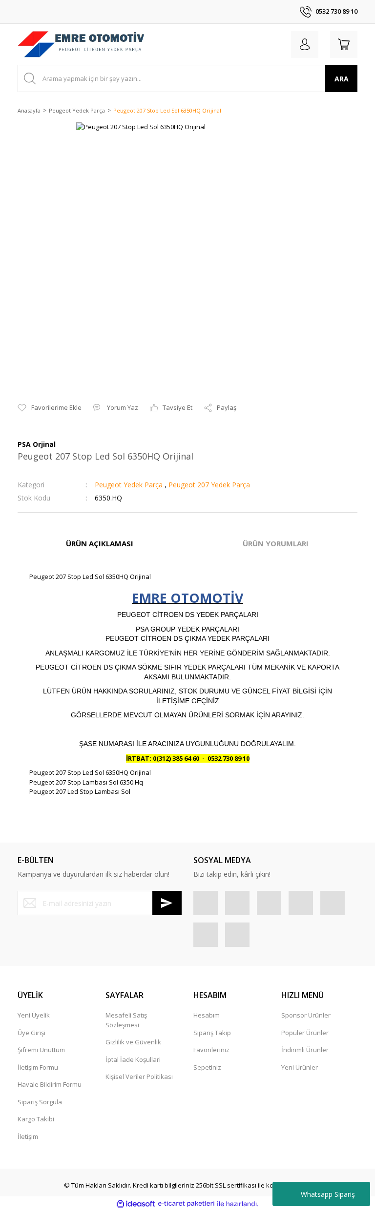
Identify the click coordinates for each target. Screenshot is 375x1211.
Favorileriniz (211, 1049)
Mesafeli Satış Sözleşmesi (126, 1020)
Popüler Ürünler (305, 1032)
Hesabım (206, 1015)
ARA (341, 78)
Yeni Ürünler (299, 1067)
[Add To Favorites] (50, 408)
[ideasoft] (135, 1204)
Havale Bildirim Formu (50, 1084)
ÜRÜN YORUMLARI (276, 543)
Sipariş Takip (212, 1032)
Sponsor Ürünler (306, 1015)
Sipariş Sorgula (40, 1101)
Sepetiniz (207, 1067)
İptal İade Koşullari (133, 1059)
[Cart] (343, 44)
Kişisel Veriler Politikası (139, 1076)
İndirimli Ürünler (305, 1049)
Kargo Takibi (36, 1119)
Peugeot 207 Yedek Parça (209, 484)
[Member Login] (304, 44)
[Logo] (81, 44)
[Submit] (167, 903)
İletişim (28, 1136)
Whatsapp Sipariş (328, 1194)
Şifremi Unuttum (41, 1049)
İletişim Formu (38, 1067)
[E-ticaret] (186, 1204)
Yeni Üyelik (34, 1015)
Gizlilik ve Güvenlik (133, 1042)
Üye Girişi (31, 1032)
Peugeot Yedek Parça (129, 484)
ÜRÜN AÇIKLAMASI (99, 543)
